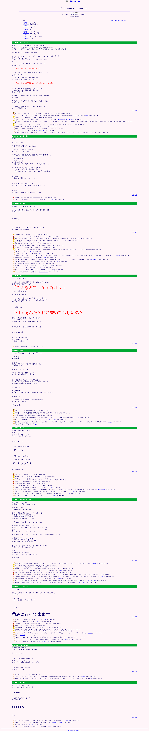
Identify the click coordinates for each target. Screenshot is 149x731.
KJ (45, 257)
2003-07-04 (26, 24)
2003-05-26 (26, 29)
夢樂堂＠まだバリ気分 (45, 641)
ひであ (32, 251)
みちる (86, 115)
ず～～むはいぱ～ (40, 130)
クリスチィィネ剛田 (57, 722)
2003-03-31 (26, 34)
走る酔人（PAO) (92, 580)
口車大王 (41, 253)
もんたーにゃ (71, 491)
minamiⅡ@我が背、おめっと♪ (65, 119)
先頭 (133, 110)
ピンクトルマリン (43, 272)
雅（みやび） (94, 259)
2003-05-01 (26, 31)
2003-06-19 (26, 26)
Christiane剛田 (50, 199)
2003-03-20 (26, 36)
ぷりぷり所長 (116, 255)
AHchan (90, 633)
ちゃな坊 (110, 422)
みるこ (40, 485)
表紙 (125, 20)
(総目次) (112, 20)
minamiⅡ (50, 265)
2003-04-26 (26, 33)
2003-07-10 (26, 22)
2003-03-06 (26, 38)
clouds (49, 726)
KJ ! (61, 570)
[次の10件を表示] (119, 20)
